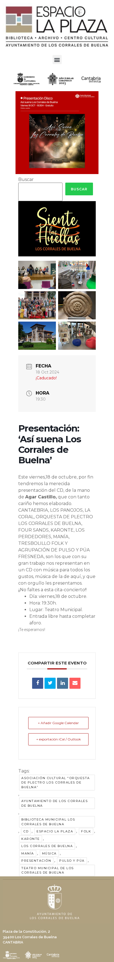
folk (86, 831)
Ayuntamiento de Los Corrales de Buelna (54, 803)
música (49, 853)
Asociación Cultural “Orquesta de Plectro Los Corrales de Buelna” (55, 782)
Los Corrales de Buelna (47, 846)
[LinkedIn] (62, 683)
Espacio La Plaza (55, 831)
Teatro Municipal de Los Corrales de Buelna (47, 870)
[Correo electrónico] (75, 683)
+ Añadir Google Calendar (58, 723)
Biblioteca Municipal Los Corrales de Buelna (48, 822)
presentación (36, 861)
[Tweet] (50, 683)
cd (25, 831)
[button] (57, 59)
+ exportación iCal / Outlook (58, 739)
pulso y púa (72, 861)
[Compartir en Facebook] (37, 683)
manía (27, 853)
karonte (30, 839)
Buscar (26, 179)
